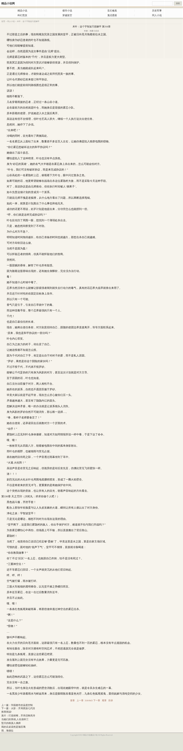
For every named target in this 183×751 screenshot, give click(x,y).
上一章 (80, 700)
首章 (72, 700)
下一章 (96, 700)
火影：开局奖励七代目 (23, 708)
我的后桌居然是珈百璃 (13, 727)
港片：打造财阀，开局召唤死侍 (18, 715)
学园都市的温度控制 (22, 705)
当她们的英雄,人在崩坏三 (15, 719)
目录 (110, 700)
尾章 (104, 700)
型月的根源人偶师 (11, 723)
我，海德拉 (7, 730)
